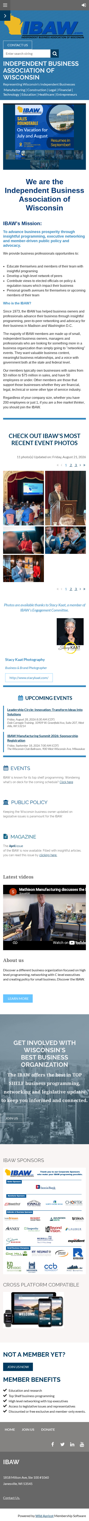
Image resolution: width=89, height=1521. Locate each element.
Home (10, 1429)
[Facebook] (52, 1444)
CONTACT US (17, 45)
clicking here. (48, 855)
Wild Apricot (44, 1516)
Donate (48, 1429)
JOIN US (11, 1118)
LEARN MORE (18, 998)
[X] (62, 1444)
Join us (28, 1429)
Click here (66, 782)
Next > (80, 465)
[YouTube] (81, 1444)
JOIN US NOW (18, 1367)
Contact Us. (11, 1498)
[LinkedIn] (72, 1444)
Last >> (84, 465)
